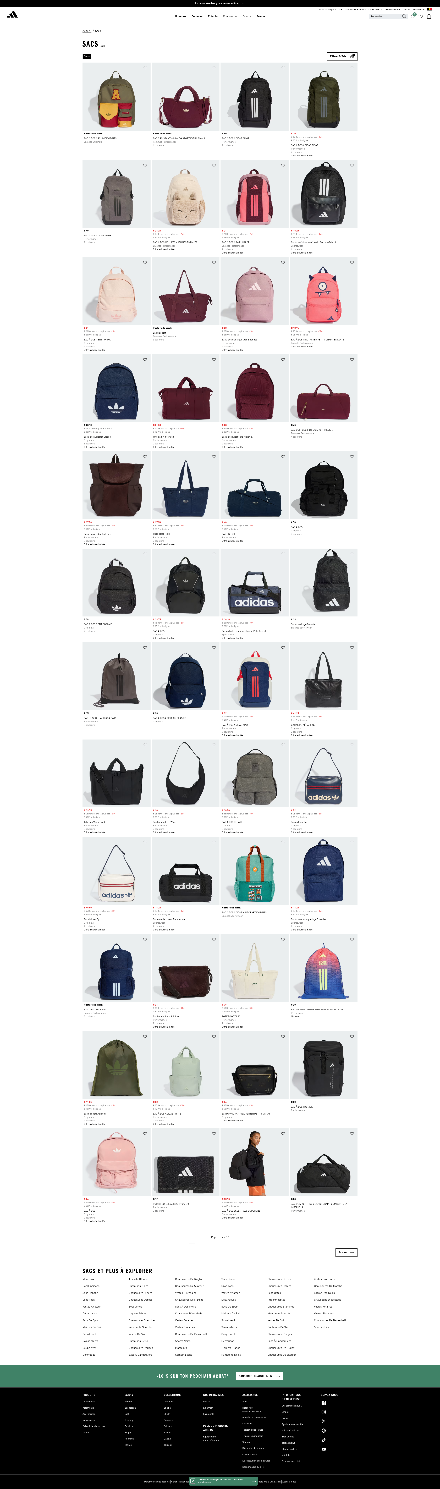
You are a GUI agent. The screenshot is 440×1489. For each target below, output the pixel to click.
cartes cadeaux (375, 10)
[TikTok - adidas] (339, 1440)
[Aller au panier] (429, 16)
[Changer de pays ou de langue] (429, 9)
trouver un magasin (327, 10)
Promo (260, 16)
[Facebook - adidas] (339, 1403)
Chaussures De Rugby (188, 1279)
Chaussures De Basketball (191, 1334)
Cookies (196, 1482)
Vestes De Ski (137, 1334)
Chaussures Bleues (140, 1293)
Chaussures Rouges (141, 1348)
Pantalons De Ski (139, 1341)
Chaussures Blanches (142, 1320)
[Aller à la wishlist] (421, 16)
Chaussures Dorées (140, 1300)
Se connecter (419, 10)
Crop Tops (88, 1300)
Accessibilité (289, 1482)
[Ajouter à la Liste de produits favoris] (145, 68)
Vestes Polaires (184, 1320)
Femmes (197, 16)
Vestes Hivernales (185, 1293)
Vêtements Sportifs (140, 1327)
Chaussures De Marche (189, 1300)
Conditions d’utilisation (268, 1482)
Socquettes (135, 1306)
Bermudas (88, 1355)
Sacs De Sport (90, 1320)
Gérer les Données (180, 1482)
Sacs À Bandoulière (140, 1355)
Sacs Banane (90, 1293)
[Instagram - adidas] (339, 1412)
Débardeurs (89, 1313)
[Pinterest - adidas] (339, 1431)
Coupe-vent (89, 1348)
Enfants (213, 16)
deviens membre (392, 10)
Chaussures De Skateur (189, 1286)
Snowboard (89, 1334)
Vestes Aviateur (91, 1306)
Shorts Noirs (182, 1341)
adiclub (406, 10)
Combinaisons (91, 1286)
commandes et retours (355, 10)
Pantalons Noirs (138, 1286)
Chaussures (230, 16)
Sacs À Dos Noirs (185, 1306)
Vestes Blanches (185, 1327)
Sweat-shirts (90, 1341)
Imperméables (137, 1313)
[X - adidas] (339, 1421)
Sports (247, 16)
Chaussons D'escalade (188, 1313)
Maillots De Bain (92, 1327)
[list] (204, 56)
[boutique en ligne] (12, 15)
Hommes (180, 16)
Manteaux (88, 1279)
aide (340, 10)
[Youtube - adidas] (339, 1449)
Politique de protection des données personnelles (228, 1482)
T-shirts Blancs (138, 1279)
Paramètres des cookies (157, 1482)
